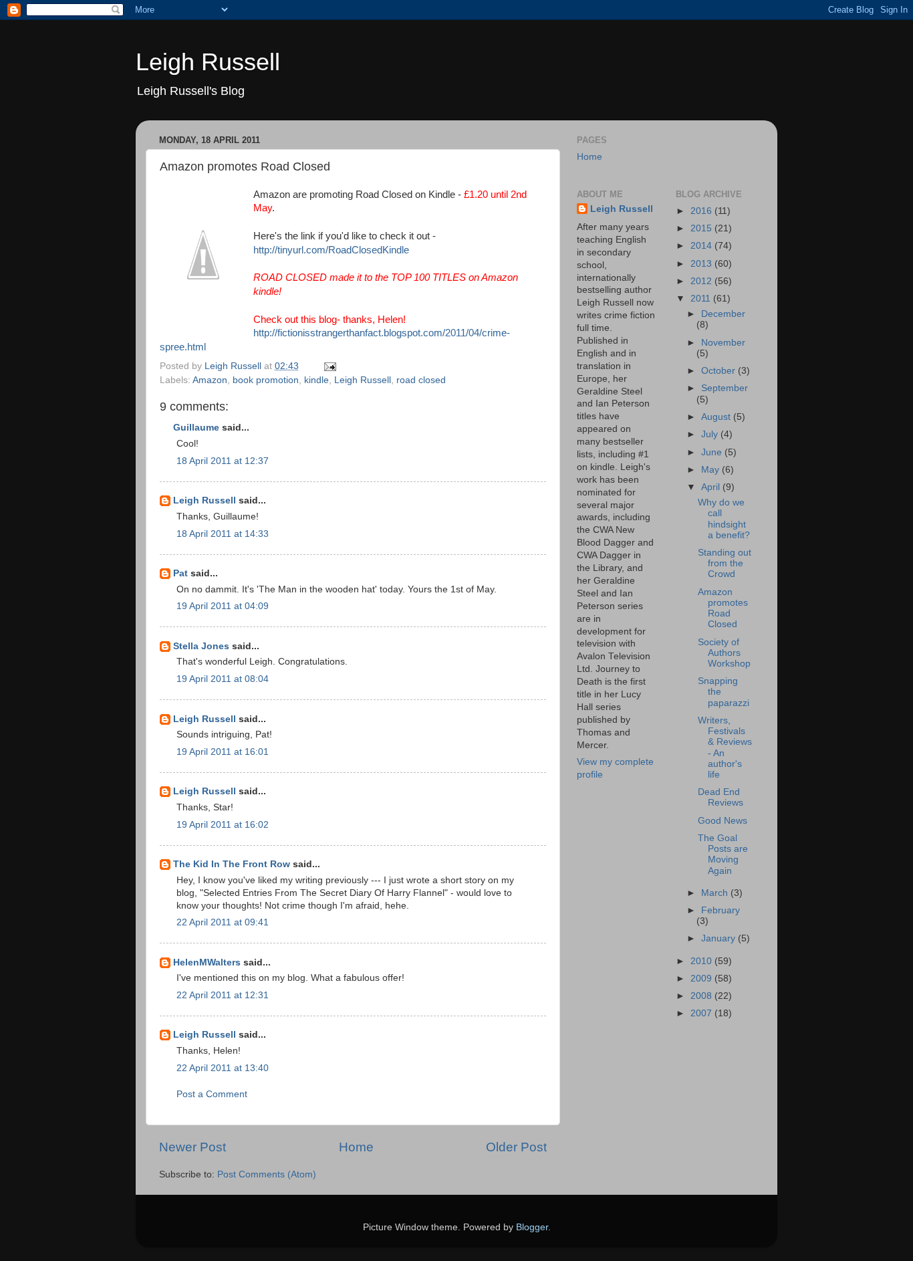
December (723, 314)
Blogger (532, 1227)
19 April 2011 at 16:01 (222, 752)
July (711, 434)
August (717, 417)
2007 (702, 1013)
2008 (702, 996)
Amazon (209, 380)
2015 (702, 228)
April (712, 487)
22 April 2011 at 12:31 (222, 995)
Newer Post (192, 1147)
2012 (702, 281)
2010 (702, 961)
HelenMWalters (207, 962)
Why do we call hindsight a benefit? (724, 518)
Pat (180, 573)
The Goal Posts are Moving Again (723, 854)
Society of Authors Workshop (724, 653)
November (723, 343)
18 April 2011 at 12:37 (222, 461)
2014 (702, 246)
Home (356, 1147)
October (719, 371)
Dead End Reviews (720, 797)
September (724, 388)
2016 (702, 211)
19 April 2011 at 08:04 (222, 679)
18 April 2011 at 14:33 (222, 534)
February (720, 910)
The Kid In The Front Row (231, 864)
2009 (702, 978)
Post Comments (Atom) (266, 1174)
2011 (701, 299)
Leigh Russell (208, 62)
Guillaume (196, 428)
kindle (316, 380)
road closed (421, 380)
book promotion (266, 380)
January (719, 938)
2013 (702, 264)
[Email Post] (329, 366)
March (716, 893)
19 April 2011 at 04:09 (222, 606)
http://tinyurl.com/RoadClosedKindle (331, 250)
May (711, 470)
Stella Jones (201, 646)
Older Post (516, 1147)
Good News (722, 821)
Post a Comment (211, 1094)
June (713, 452)
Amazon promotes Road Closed (723, 608)
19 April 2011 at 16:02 (222, 825)
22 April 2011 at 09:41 (222, 922)
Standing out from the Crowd (724, 563)
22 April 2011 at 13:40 (222, 1068)
